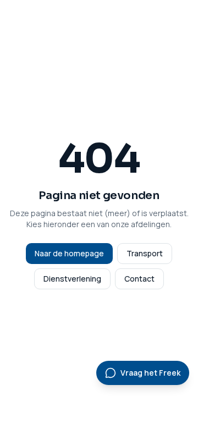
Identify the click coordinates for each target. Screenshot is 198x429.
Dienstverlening (72, 278)
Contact (139, 278)
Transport (145, 253)
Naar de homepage (69, 253)
